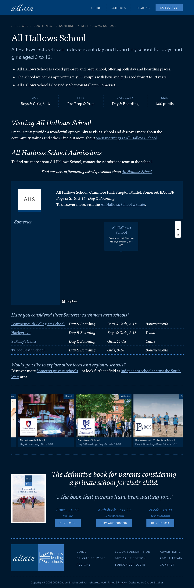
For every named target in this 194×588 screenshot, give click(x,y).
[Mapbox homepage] (69, 301)
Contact (167, 564)
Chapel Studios (154, 582)
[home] (23, 7)
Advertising (170, 551)
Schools (118, 8)
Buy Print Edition (130, 558)
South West (44, 26)
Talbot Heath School (28, 350)
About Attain (171, 558)
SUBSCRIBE (169, 7)
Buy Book (67, 523)
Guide (96, 8)
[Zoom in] (178, 224)
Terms (111, 582)
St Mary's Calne (24, 341)
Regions (143, 8)
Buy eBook (160, 523)
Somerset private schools (57, 370)
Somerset (67, 26)
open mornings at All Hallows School (126, 138)
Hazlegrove (21, 332)
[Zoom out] (178, 229)
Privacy (122, 582)
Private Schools (91, 558)
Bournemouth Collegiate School (38, 323)
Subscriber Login (130, 564)
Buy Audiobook (114, 523)
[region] (121, 262)
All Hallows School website (123, 204)
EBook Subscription (132, 551)
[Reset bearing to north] (178, 235)
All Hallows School (137, 171)
